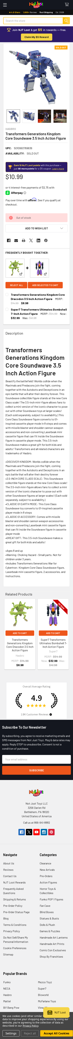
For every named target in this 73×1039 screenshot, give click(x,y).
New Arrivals (47, 869)
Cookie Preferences (14, 948)
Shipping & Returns (14, 899)
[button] (36, 228)
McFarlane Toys (47, 1001)
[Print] (23, 240)
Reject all (30, 1033)
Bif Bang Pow (11, 1007)
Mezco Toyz (45, 982)
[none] (36, 76)
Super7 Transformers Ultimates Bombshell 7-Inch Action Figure (53, 643)
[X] (31, 240)
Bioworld (43, 994)
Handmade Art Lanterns (54, 937)
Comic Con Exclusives (53, 950)
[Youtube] (36, 832)
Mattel (7, 1001)
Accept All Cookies (56, 1033)
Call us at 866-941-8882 (36, 822)
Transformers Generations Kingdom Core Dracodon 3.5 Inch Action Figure (19, 645)
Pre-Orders (46, 876)
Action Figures (48, 882)
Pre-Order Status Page (16, 912)
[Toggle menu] (5, 5)
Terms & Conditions (14, 924)
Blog (6, 918)
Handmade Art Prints (52, 943)
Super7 (42, 988)
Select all (16, 285)
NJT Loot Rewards (14, 882)
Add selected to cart (45, 285)
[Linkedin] (38, 240)
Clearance (45, 863)
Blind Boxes (47, 912)
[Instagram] (44, 832)
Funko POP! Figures (51, 899)
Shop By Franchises (51, 956)
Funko (7, 982)
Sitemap (8, 954)
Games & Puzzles (50, 931)
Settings (10, 1033)
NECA (6, 988)
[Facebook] (8, 240)
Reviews (8, 869)
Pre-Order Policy (12, 905)
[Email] (16, 240)
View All (42, 1007)
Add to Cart (20, 633)
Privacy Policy (11, 931)
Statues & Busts (49, 918)
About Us (8, 863)
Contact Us (9, 876)
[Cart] (67, 5)
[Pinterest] (46, 240)
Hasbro (7, 994)
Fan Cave (45, 905)
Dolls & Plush (47, 924)
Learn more (58, 168)
